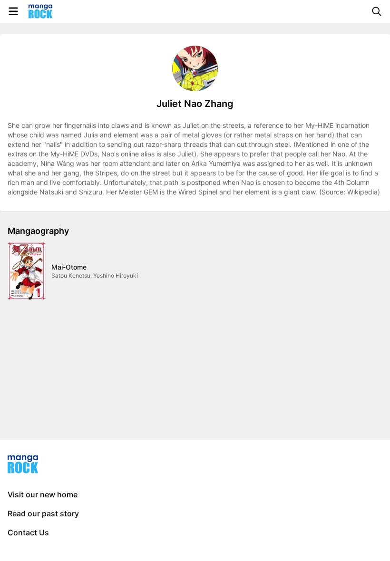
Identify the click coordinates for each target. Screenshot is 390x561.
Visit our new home (43, 494)
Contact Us (28, 532)
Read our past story (43, 513)
